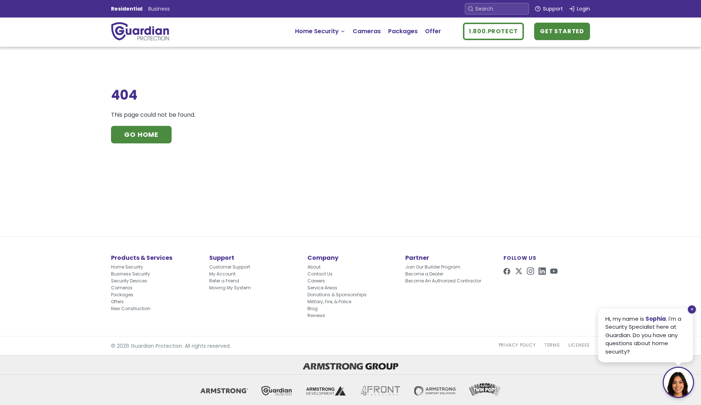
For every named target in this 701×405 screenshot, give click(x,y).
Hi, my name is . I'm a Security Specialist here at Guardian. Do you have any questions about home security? (643, 335)
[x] (518, 271)
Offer (433, 31)
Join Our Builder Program (432, 267)
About (314, 267)
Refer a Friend (224, 281)
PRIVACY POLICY (517, 345)
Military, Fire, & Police (329, 301)
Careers (316, 281)
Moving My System (230, 288)
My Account (222, 274)
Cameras (367, 31)
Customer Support (229, 267)
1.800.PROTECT (493, 31)
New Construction (130, 308)
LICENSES (579, 345)
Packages (403, 31)
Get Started (562, 31)
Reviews (316, 315)
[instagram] (530, 271)
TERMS (552, 345)
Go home (141, 134)
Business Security (130, 274)
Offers (117, 301)
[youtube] (554, 271)
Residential (126, 8)
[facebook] (507, 271)
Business (159, 8)
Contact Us (320, 274)
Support (553, 8)
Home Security (317, 31)
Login (583, 8)
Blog (312, 308)
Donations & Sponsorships (337, 295)
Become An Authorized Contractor (443, 281)
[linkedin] (542, 271)
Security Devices (129, 281)
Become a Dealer (424, 274)
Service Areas (322, 288)
